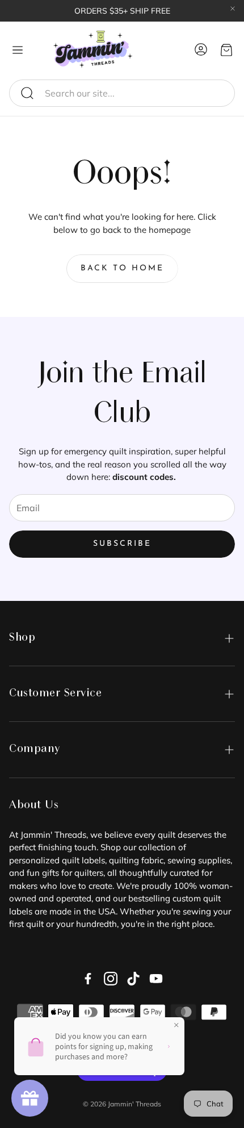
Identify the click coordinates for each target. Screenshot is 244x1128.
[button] (122, 93)
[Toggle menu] (17, 50)
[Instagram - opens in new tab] (110, 978)
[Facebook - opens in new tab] (88, 978)
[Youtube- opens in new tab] (156, 978)
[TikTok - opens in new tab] (133, 978)
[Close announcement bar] (232, 8)
